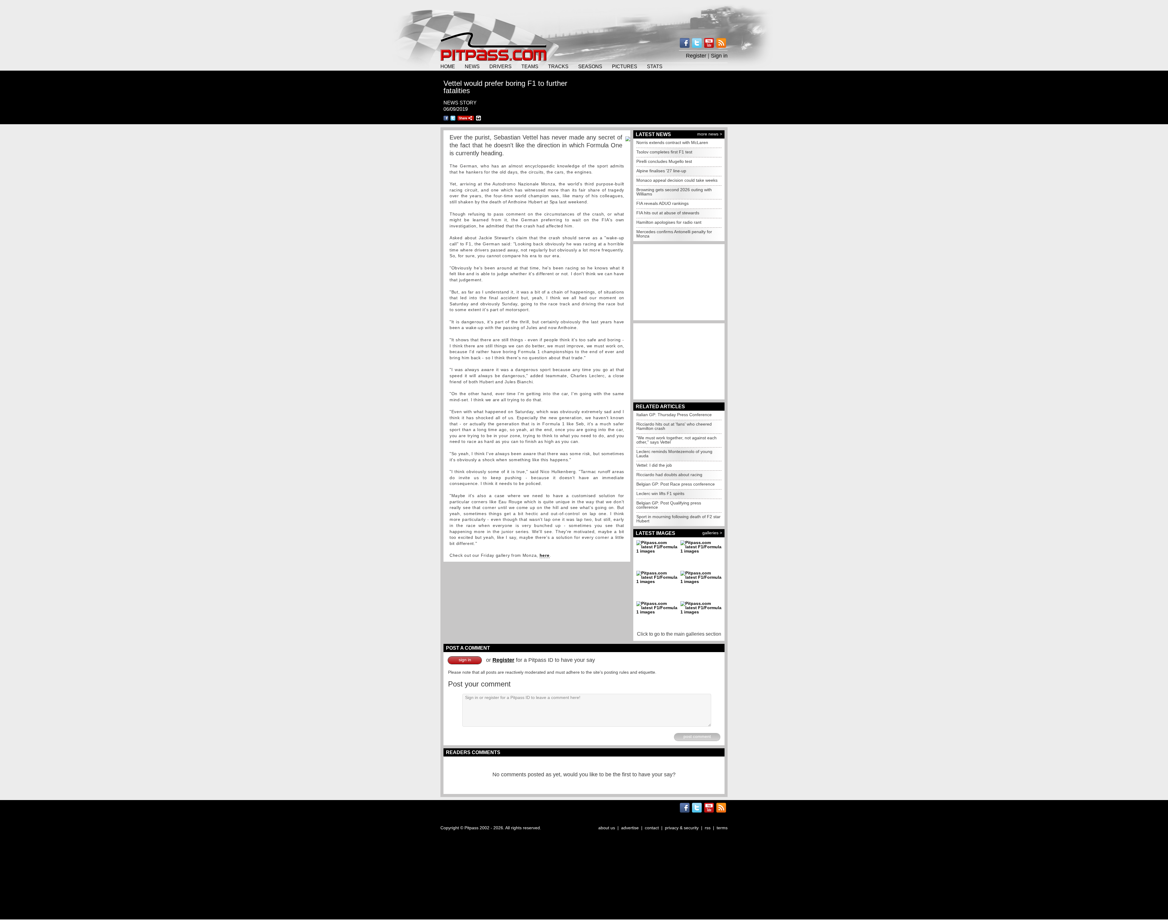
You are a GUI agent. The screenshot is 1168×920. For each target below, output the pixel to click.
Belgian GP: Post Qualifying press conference (668, 505)
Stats (654, 66)
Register (696, 56)
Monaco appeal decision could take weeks (677, 180)
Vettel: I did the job (654, 465)
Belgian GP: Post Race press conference (675, 484)
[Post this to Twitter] (452, 118)
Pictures (624, 66)
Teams (529, 66)
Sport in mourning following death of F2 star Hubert (678, 518)
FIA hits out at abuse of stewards (667, 212)
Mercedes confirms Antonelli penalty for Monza (674, 233)
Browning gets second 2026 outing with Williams (674, 191)
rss (708, 827)
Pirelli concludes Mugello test (664, 161)
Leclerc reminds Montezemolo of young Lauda (674, 453)
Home (447, 66)
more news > (709, 134)
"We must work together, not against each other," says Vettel (676, 439)
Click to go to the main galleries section (679, 634)
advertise (630, 827)
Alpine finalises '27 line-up (661, 170)
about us (606, 827)
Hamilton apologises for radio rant (668, 222)
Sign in (719, 56)
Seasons (590, 66)
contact (652, 827)
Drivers (500, 66)
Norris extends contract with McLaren (672, 142)
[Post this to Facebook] (445, 118)
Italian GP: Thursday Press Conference (674, 414)
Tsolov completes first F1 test (664, 151)
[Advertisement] (584, 15)
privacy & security (682, 827)
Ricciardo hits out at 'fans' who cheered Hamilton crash (674, 426)
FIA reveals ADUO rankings (662, 203)
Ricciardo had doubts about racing (669, 474)
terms (722, 827)
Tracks (558, 66)
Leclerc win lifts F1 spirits (660, 493)
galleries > (712, 532)
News (472, 66)
